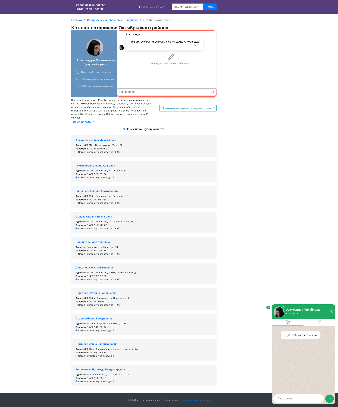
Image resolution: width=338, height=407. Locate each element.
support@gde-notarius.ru (197, 400)
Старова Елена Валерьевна (94, 318)
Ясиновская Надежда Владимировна (100, 369)
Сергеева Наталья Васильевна (96, 293)
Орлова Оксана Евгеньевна (94, 216)
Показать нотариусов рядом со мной (188, 108)
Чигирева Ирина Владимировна (96, 344)
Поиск (209, 7)
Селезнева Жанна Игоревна (94, 267)
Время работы (81, 122)
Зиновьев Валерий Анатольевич (97, 191)
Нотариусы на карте (153, 6)
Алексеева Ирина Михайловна (96, 140)
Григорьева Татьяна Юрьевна (95, 165)
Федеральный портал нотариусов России (90, 7)
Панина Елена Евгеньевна (93, 242)
